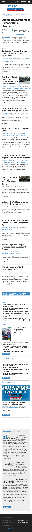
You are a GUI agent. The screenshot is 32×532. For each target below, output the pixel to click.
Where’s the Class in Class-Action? (14, 351)
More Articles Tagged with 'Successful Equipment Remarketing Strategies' (14, 294)
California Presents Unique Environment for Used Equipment (14, 53)
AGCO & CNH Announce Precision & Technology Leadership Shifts (14, 403)
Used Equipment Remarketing (12, 60)
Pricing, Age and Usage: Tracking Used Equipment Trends (14, 246)
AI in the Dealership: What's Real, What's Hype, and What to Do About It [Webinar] (16, 312)
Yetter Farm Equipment (20, 463)
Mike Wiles (19, 86)
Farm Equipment (20, 327)
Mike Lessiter (11, 86)
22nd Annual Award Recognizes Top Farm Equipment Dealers (16, 343)
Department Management (7, 61)
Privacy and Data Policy (22, 522)
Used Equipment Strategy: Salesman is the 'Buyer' (9, 180)
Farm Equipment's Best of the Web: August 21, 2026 (14, 305)
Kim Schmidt (5, 113)
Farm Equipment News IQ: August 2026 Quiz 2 (15, 315)
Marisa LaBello (6, 160)
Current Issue (20, 520)
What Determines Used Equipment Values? (12, 268)
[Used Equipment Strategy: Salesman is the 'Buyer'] (24, 179)
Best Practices (13, 88)
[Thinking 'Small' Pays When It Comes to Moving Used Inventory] (24, 79)
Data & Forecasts (16, 253)
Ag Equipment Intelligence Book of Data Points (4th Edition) (16, 308)
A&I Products (20, 436)
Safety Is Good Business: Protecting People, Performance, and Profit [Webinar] (16, 319)
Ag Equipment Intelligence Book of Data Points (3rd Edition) (16, 373)
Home (3, 14)
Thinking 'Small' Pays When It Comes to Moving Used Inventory (10, 80)
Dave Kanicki (5, 58)
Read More (4, 71)
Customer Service (21, 518)
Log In (18, 2)
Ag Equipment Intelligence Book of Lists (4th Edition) (16, 370)
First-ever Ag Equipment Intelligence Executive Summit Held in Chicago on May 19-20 (15, 347)
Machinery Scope (22, 479)
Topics (5, 2)
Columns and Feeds (13, 14)
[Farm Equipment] (7, 334)
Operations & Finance (24, 60)
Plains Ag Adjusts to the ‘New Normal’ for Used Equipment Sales (15, 222)
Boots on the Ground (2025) (11, 367)
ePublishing (10, 528)
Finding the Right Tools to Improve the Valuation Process (16, 156)
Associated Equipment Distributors (10, 407)
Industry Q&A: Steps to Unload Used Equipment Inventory (16, 203)
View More (6, 354)
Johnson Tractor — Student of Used (15, 129)
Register (23, 2)
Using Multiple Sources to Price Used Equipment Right (15, 109)
